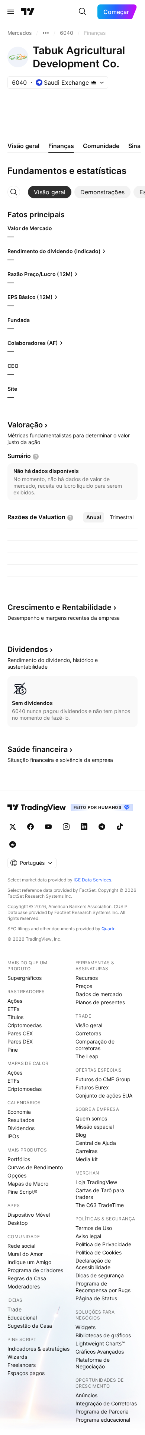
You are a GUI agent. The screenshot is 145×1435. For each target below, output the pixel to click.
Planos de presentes (100, 1002)
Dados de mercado (98, 994)
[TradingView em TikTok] (120, 826)
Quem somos (91, 1118)
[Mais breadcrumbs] (45, 33)
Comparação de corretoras (95, 1044)
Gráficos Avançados (99, 1351)
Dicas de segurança (99, 1275)
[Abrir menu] (10, 11)
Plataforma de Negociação (92, 1363)
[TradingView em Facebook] (30, 826)
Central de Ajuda (95, 1143)
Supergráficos (24, 978)
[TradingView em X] (12, 826)
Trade (14, 1309)
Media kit (86, 1159)
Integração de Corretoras (106, 1403)
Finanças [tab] (61, 145)
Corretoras (88, 1033)
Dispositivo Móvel (28, 1214)
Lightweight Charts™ (100, 1343)
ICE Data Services (92, 880)
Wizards (17, 1357)
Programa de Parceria (102, 1411)
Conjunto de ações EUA (103, 1095)
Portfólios (18, 1159)
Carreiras (86, 1151)
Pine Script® (22, 1192)
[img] (93, 82)
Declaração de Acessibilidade (93, 1263)
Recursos (86, 978)
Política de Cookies (98, 1252)
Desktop (17, 1223)
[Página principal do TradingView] (28, 12)
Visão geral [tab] (23, 145)
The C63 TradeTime (99, 1205)
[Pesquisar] (82, 11)
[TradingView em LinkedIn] (84, 826)
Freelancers (21, 1365)
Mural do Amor (25, 1254)
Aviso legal (88, 1236)
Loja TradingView (96, 1182)
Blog (80, 1135)
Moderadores (23, 1286)
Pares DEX (20, 1041)
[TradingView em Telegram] (102, 826)
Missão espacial (94, 1126)
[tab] (49, 192)
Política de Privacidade (103, 1244)
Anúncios (86, 1395)
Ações (14, 1001)
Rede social (21, 1246)
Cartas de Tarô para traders (99, 1193)
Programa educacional (102, 1419)
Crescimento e (59, 607)
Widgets (85, 1327)
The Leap (87, 1056)
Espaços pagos (26, 1373)
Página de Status (96, 1298)
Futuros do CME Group (102, 1079)
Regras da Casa (26, 1278)
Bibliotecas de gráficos (103, 1335)
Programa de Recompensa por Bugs (102, 1286)
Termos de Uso (93, 1228)
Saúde (37, 749)
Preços (83, 986)
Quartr (108, 928)
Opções (16, 1175)
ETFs (13, 1009)
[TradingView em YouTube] (48, 826)
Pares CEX (20, 1033)
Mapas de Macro (27, 1183)
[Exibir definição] (35, 456)
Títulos (15, 1017)
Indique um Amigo (29, 1262)
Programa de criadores (35, 1270)
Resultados (20, 1120)
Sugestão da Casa (29, 1326)
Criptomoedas (24, 1025)
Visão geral (88, 1025)
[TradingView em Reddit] (12, 844)
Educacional (22, 1317)
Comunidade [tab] (101, 145)
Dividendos (21, 1128)
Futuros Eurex (92, 1087)
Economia (19, 1112)
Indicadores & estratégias (38, 1348)
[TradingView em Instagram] (66, 826)
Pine (12, 1049)
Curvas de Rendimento (35, 1167)
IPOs (13, 1136)
